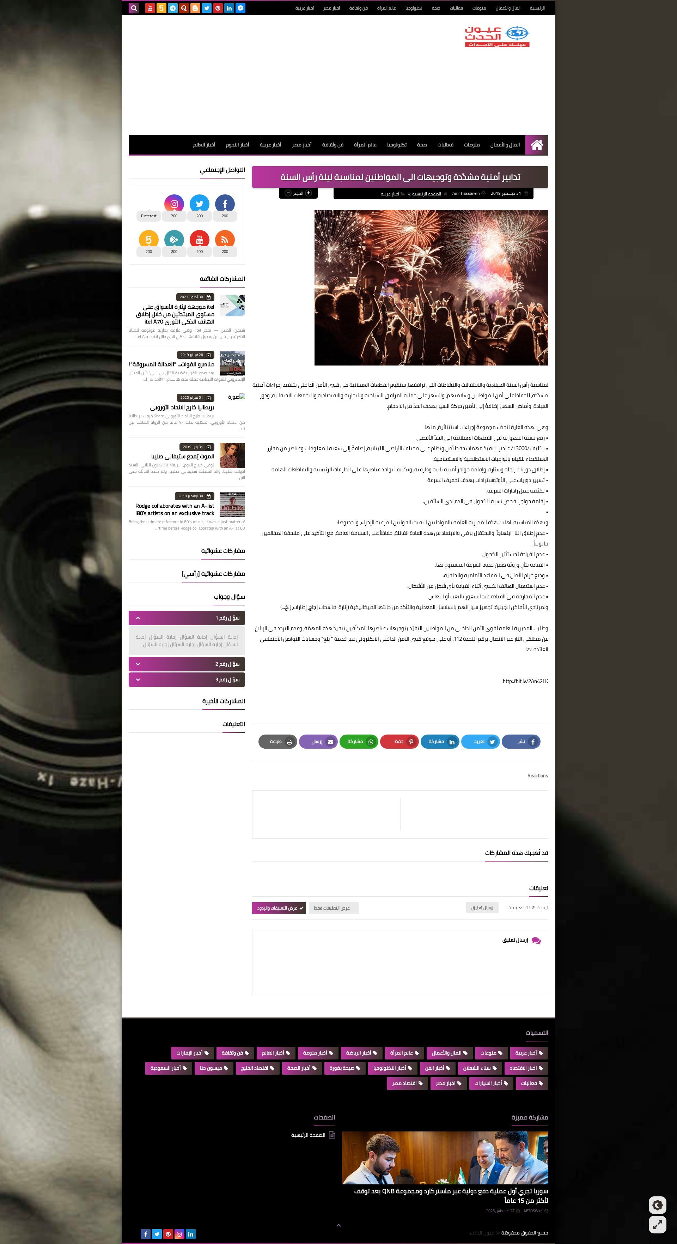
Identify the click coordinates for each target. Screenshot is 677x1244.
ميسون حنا (211, 1068)
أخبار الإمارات (190, 1052)
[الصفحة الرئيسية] (536, 145)
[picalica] (134, 1234)
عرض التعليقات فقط (332, 908)
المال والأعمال (508, 8)
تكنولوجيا (413, 8)
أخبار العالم (204, 144)
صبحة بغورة (342, 1068)
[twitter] (207, 8)
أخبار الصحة (299, 1068)
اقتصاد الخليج (254, 1068)
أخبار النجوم (237, 144)
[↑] (338, 1225)
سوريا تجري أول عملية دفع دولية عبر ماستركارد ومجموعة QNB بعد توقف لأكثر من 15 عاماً (451, 1195)
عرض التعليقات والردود (277, 908)
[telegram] (173, 8)
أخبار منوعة (315, 1052)
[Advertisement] (257, 75)
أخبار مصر (331, 8)
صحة (436, 8)
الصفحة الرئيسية (426, 194)
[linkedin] (229, 8)
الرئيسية (537, 8)
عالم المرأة (386, 8)
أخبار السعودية (166, 1068)
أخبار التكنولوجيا (389, 1068)
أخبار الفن (434, 1068)
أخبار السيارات (488, 1083)
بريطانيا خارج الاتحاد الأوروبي (182, 407)
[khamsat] (161, 8)
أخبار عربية (304, 8)
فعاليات (456, 8)
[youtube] (150, 8)
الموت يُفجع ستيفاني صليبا (182, 456)
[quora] (184, 8)
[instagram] (179, 1234)
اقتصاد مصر (404, 1083)
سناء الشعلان (477, 1068)
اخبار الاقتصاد (523, 1068)
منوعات (479, 8)
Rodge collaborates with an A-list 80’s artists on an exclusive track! (174, 509)
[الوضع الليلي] (657, 1205)
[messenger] (240, 8)
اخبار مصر (446, 1083)
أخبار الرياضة (358, 1052)
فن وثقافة (358, 8)
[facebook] (146, 1234)
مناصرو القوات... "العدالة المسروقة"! (171, 364)
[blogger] (195, 8)
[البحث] (134, 8)
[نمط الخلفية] (657, 1224)
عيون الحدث (482, 1233)
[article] (330, 814)
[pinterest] (218, 8)
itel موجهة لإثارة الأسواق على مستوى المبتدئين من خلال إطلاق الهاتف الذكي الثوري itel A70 (175, 314)
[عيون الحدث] (497, 36)
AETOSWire (533, 1210)
